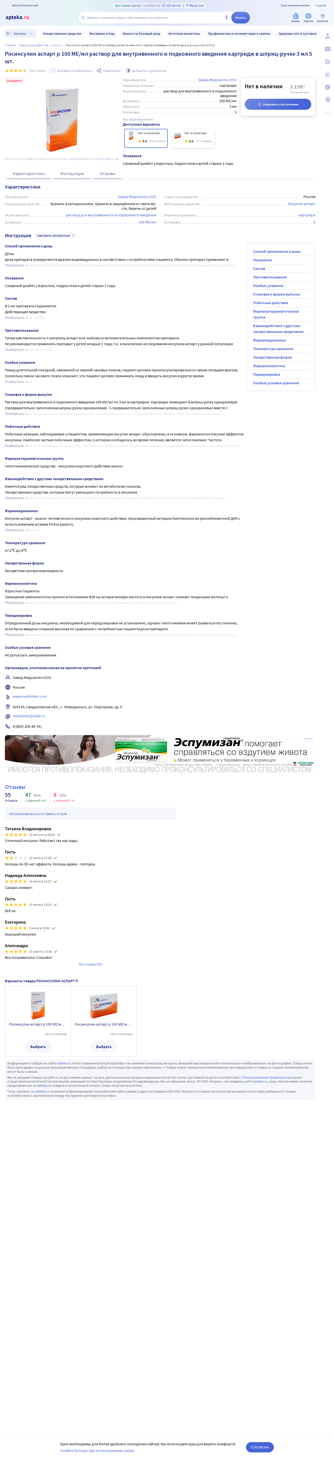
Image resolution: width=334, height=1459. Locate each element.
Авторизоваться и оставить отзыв (38, 813)
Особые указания (268, 285)
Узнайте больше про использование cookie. (97, 1450)
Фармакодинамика (269, 340)
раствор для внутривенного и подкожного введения (111, 214)
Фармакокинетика (269, 365)
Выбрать (38, 1046)
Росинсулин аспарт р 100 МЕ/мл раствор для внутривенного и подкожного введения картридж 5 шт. (104, 1024)
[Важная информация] (327, 87)
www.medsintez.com (30, 696)
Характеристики (29, 173)
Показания (262, 259)
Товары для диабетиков (33, 45)
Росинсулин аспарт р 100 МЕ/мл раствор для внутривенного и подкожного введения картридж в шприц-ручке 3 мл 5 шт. (38, 1024)
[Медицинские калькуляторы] (327, 74)
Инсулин (57, 45)
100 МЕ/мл (147, 222)
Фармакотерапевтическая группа (276, 314)
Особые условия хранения (276, 382)
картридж (306, 214)
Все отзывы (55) (90, 964)
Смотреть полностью (53, 235)
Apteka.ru (64, 1063)
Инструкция (72, 173)
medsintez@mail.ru (29, 715)
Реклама (308, 738)
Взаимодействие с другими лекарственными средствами (278, 328)
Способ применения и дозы (277, 251)
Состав (259, 268)
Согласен (260, 1447)
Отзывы (107, 173)
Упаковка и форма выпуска (276, 294)
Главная (10, 45)
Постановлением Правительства (267, 1077)
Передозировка (266, 374)
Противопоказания (270, 277)
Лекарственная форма (272, 357)
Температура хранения (273, 348)
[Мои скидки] (327, 49)
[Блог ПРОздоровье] (327, 61)
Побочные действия (270, 302)
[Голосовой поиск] (226, 18)
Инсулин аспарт (301, 203)
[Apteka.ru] (21, 18)
